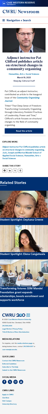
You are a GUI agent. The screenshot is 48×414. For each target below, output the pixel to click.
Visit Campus (6, 401)
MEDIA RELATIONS (11, 339)
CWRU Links (8, 390)
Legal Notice (6, 329)
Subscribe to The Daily (10, 367)
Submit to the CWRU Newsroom (13, 370)
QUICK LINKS (8, 357)
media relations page (24, 343)
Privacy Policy (17, 329)
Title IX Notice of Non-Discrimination (15, 332)
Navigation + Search (16, 21)
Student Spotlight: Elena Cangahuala (22, 254)
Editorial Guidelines (9, 364)
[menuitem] (24, 360)
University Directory (9, 404)
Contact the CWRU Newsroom (13, 361)
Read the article (24, 131)
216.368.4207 (28, 346)
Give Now (5, 398)
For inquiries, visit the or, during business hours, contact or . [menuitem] (18, 346)
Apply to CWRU (8, 395)
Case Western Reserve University (19, 319)
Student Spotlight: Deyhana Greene (21, 219)
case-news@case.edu (9, 350)
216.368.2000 (7, 326)
